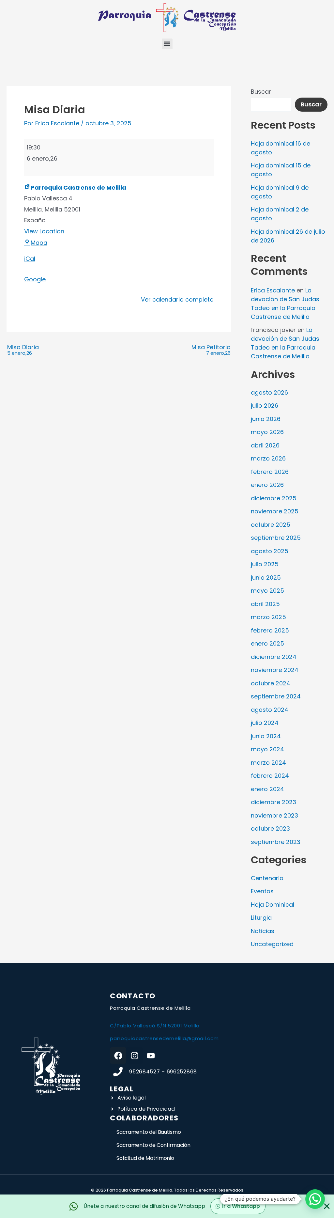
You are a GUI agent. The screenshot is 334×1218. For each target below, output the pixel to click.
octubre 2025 (270, 525)
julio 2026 (264, 405)
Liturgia (261, 918)
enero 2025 (267, 643)
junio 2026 (266, 419)
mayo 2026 (267, 432)
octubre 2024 (270, 683)
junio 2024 (266, 736)
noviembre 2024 (274, 670)
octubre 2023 (270, 828)
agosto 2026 (269, 392)
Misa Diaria (23, 350)
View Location (44, 231)
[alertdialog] (167, 1206)
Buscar (261, 91)
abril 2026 (265, 445)
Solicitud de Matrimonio (145, 1158)
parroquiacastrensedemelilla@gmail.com (164, 1038)
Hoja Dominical (272, 904)
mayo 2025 (267, 590)
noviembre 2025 (274, 511)
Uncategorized (272, 944)
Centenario (267, 878)
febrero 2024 (270, 776)
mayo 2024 (267, 749)
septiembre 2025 (276, 538)
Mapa (39, 243)
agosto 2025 (269, 551)
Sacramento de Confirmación (153, 1145)
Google (35, 279)
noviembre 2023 (274, 815)
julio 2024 (265, 723)
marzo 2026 (268, 458)
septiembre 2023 (275, 842)
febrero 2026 (270, 472)
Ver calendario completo (177, 299)
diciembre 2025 (273, 498)
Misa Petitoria (211, 350)
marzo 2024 (268, 762)
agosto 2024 (269, 710)
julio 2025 (265, 564)
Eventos (262, 891)
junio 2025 (266, 577)
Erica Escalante (273, 290)
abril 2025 (265, 604)
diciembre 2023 (273, 802)
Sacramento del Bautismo (148, 1132)
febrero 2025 (270, 630)
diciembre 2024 (273, 657)
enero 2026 (267, 485)
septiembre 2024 (276, 696)
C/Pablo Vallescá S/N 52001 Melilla (155, 1025)
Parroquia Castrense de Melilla (78, 187)
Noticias (262, 931)
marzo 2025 (268, 617)
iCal (29, 259)
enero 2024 (267, 789)
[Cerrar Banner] (327, 1206)
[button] (167, 44)
